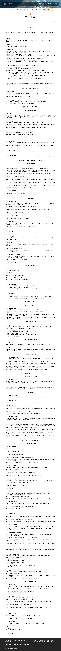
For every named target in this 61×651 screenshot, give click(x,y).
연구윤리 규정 (49, 9)
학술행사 (23, 3)
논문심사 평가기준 (41, 9)
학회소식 (19, 3)
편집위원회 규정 (27, 9)
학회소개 (16, 3)
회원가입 (34, 3)
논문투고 (12, 9)
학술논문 (27, 3)
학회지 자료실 (19, 9)
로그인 (52, 3)
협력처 (31, 3)
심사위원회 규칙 (34, 9)
